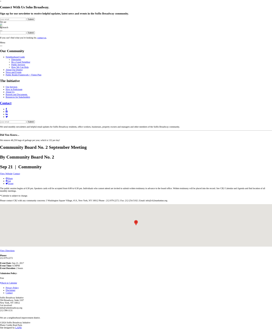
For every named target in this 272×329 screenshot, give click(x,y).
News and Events (13, 72)
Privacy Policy (12, 288)
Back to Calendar (9, 283)
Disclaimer (10, 290)
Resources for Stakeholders (18, 97)
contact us (41, 38)
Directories (16, 59)
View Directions (7, 250)
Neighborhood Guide (15, 57)
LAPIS (18, 327)
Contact (5, 103)
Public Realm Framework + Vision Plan (23, 75)
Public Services (18, 64)
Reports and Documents (17, 94)
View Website (6, 173)
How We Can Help (20, 67)
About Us (10, 92)
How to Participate (14, 89)
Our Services (11, 87)
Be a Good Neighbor (20, 62)
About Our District (14, 70)
